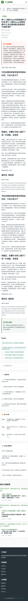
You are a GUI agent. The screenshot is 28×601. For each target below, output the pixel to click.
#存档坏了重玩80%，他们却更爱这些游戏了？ (14, 358)
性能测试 (3, 583)
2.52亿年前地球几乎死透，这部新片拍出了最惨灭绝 (14, 470)
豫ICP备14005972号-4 (20, 598)
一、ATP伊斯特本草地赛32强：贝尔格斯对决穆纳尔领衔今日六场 (14, 380)
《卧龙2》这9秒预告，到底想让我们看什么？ (12, 475)
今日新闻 (4, 9)
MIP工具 (3, 591)
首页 (0, 9)
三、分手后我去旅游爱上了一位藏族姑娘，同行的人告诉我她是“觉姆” (13, 392)
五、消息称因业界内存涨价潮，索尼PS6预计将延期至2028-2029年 (14, 405)
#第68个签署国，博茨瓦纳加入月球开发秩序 (14, 355)
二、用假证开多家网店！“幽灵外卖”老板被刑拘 (13, 386)
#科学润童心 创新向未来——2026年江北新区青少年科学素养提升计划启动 (14, 348)
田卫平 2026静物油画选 (7, 451)
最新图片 (3, 586)
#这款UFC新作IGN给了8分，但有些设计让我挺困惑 (13, 343)
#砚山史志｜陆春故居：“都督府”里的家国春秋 (14, 352)
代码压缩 (3, 589)
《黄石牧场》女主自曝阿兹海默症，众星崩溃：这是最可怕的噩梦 (13, 457)
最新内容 (3, 574)
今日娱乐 (3, 566)
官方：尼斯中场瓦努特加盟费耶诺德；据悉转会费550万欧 (13, 464)
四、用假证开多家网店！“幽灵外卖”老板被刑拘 (13, 399)
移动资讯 (3, 571)
